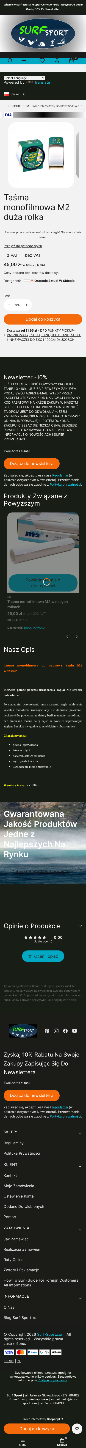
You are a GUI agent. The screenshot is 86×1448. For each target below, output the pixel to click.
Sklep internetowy (41, 1419)
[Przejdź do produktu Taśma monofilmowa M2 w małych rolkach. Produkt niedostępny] (43, 552)
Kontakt (10, 1175)
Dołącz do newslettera (31, 463)
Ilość (7, 296)
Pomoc (10, 1216)
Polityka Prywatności (22, 1153)
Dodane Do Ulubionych (24, 1206)
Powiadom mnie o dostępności (43, 583)
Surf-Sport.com (50, 1334)
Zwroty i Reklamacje (21, 1270)
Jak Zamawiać (16, 1239)
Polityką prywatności (65, 484)
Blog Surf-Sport (18, 1317)
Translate (42, 82)
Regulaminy (14, 1143)
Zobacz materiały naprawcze (42, 872)
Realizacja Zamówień (22, 1249)
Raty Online (13, 1259)
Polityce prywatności (52, 1380)
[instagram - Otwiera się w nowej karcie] (56, 1031)
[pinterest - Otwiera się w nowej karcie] (47, 1031)
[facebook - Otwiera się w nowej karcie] (65, 1031)
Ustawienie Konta (19, 1196)
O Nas (9, 1307)
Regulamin (60, 475)
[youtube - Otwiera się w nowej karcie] (74, 1031)
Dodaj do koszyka (43, 319)
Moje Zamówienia (19, 1186)
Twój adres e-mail (17, 451)
